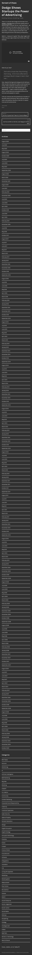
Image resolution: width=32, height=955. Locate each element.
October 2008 (5, 618)
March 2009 (5, 600)
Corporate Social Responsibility (10, 803)
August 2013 (5, 408)
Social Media (5, 911)
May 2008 (4, 636)
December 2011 (6, 481)
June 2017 (4, 246)
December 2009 (6, 567)
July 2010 (4, 542)
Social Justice (5, 908)
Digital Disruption (7, 828)
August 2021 (5, 184)
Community (5, 796)
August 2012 (5, 452)
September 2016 (6, 275)
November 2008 (6, 614)
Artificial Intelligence (7, 774)
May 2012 (4, 462)
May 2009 (4, 592)
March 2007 (5, 686)
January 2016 (5, 304)
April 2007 (5, 683)
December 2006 (6, 697)
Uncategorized (6, 926)
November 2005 (6, 744)
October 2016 (5, 271)
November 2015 (6, 311)
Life (3, 868)
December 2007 (6, 654)
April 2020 (5, 206)
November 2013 (6, 397)
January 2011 (5, 520)
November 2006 (6, 701)
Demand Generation (7, 821)
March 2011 (5, 513)
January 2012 (5, 477)
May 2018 (4, 231)
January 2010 (5, 564)
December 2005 (6, 741)
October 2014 (5, 358)
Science (4, 893)
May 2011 (4, 506)
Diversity (4, 839)
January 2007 (5, 694)
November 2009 (6, 571)
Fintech (4, 846)
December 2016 (6, 264)
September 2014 (6, 361)
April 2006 (5, 726)
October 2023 (5, 156)
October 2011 (5, 488)
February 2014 (5, 387)
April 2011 (4, 509)
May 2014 (4, 376)
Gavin (3, 107)
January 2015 (5, 347)
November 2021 (6, 181)
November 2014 (6, 354)
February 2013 (5, 430)
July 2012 (4, 455)
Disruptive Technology (8, 835)
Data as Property (6, 817)
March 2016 (5, 296)
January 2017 (5, 260)
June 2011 (4, 502)
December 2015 (6, 307)
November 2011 (6, 484)
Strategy (4, 922)
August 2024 (5, 152)
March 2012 (5, 470)
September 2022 (6, 170)
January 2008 (5, 650)
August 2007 (5, 668)
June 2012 (4, 459)
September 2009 (6, 578)
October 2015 (5, 314)
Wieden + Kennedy (7, 23)
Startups (9, 18)
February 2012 (5, 473)
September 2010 (6, 535)
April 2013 (4, 423)
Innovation (5, 864)
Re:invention (5, 889)
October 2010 (5, 531)
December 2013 (6, 394)
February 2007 (6, 690)
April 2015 (4, 336)
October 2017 (5, 235)
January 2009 (5, 607)
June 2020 (4, 202)
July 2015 (4, 325)
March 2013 (5, 426)
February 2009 (6, 603)
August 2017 (5, 239)
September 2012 (6, 448)
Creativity (4, 806)
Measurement (5, 882)
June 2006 (4, 719)
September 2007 (6, 665)
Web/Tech (4, 933)
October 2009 (5, 574)
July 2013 (4, 412)
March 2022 (5, 177)
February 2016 (5, 300)
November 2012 (6, 441)
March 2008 (5, 643)
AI (2, 770)
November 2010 (6, 527)
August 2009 (5, 582)
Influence (4, 857)
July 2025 (4, 145)
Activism (4, 763)
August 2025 (5, 141)
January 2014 (5, 390)
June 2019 (4, 213)
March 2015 (5, 340)
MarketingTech (6, 879)
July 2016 (4, 282)
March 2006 (5, 730)
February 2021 (5, 192)
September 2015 (6, 318)
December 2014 (6, 351)
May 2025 (4, 148)
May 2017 (4, 249)
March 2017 (5, 253)
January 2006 (5, 737)
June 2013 (4, 416)
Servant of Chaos (9, 3)
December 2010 (6, 524)
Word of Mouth (6, 940)
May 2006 (4, 722)
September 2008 (6, 621)
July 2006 (4, 715)
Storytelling (16, 18)
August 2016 (5, 278)
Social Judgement (7, 904)
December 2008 (6, 611)
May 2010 (4, 549)
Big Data (4, 781)
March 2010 (5, 556)
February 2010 (5, 560)
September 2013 (6, 405)
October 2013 (5, 401)
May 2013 (4, 419)
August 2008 (5, 625)
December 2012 (6, 437)
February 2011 (5, 517)
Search (3, 897)
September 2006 (6, 708)
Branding (4, 18)
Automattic (26, 952)
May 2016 (4, 289)
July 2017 (4, 242)
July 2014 (4, 369)
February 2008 (6, 647)
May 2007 (4, 679)
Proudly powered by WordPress (8, 952)
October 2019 (5, 210)
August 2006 (5, 712)
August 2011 (5, 495)
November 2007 (6, 657)
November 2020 (6, 195)
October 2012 (5, 444)
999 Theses (5, 759)
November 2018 (6, 224)
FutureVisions (5, 853)
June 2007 (4, 676)
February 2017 (5, 257)
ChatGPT (4, 788)
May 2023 (4, 166)
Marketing (4, 875)
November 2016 (6, 267)
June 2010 (4, 546)
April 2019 (4, 217)
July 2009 (4, 585)
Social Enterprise (6, 900)
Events (3, 843)
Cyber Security (6, 814)
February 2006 (6, 733)
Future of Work (6, 850)
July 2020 (4, 199)
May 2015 (4, 332)
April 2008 (5, 639)
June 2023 (4, 163)
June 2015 (4, 329)
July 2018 (4, 228)
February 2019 (5, 221)
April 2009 (5, 596)
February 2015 (5, 343)
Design (4, 824)
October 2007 (5, 661)
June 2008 (5, 632)
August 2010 (5, 538)
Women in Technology (7, 936)
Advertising (5, 767)
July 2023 (4, 159)
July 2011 (4, 499)
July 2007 (4, 672)
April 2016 (4, 293)
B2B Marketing (6, 778)
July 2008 (4, 629)
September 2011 (6, 491)
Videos (21, 18)
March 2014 (5, 383)
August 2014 (5, 365)
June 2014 (4, 372)
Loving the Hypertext (7, 871)
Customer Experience (7, 810)
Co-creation (5, 792)
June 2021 (4, 188)
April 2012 (4, 466)
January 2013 (5, 434)
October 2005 (5, 748)
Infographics (5, 861)
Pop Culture (5, 886)
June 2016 (4, 286)
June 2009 (4, 589)
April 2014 (4, 379)
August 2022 (5, 174)
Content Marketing (7, 799)
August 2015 (5, 322)
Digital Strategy (6, 832)
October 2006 (5, 704)
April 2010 (4, 553)
